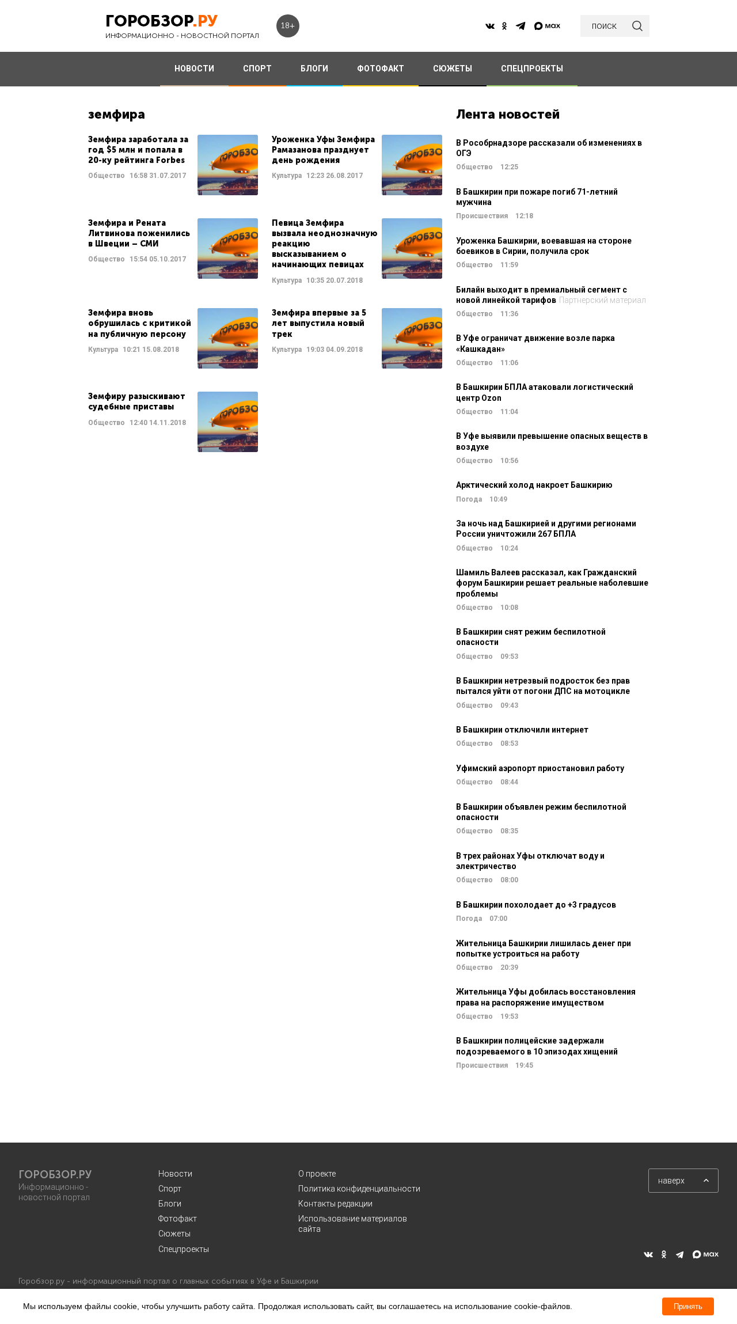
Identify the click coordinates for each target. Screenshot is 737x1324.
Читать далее (173, 165)
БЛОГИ (314, 68)
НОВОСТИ (194, 68)
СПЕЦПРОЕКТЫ (532, 68)
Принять (688, 1306)
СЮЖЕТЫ (452, 68)
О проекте (317, 1173)
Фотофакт (177, 1218)
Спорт (169, 1188)
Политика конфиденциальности (359, 1188)
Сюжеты (174, 1233)
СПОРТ (257, 68)
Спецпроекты (183, 1249)
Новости (175, 1173)
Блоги (169, 1203)
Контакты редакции (335, 1203)
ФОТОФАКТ (380, 68)
